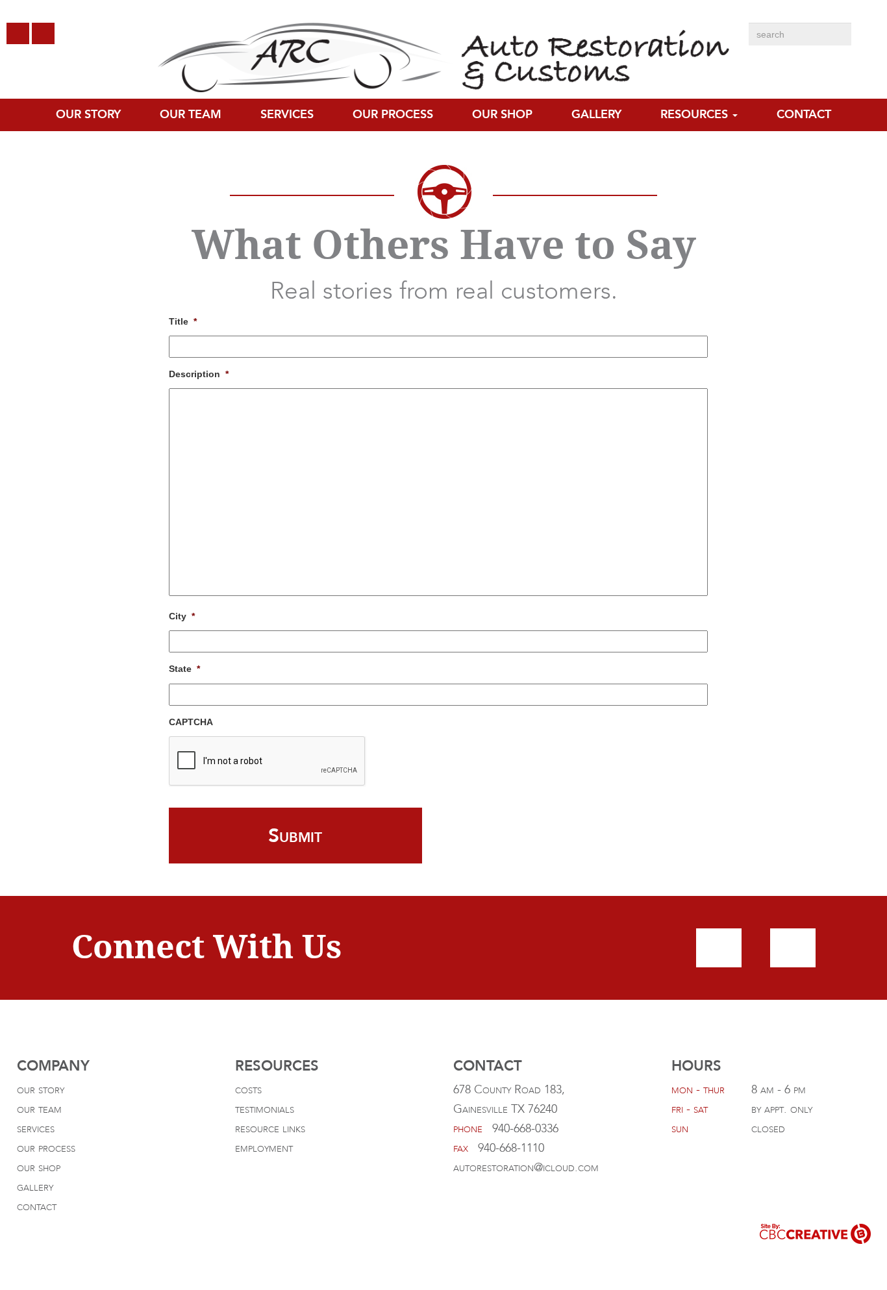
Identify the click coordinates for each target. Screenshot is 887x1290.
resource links (270, 1129)
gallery (596, 114)
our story (40, 1090)
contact (804, 114)
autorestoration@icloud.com (526, 1168)
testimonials (264, 1109)
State (184, 669)
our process (393, 114)
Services (287, 114)
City (182, 616)
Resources (695, 114)
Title (183, 321)
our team (190, 114)
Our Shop (502, 114)
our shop (38, 1168)
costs (248, 1090)
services (36, 1129)
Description (199, 374)
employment (264, 1148)
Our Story (88, 114)
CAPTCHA (191, 722)
